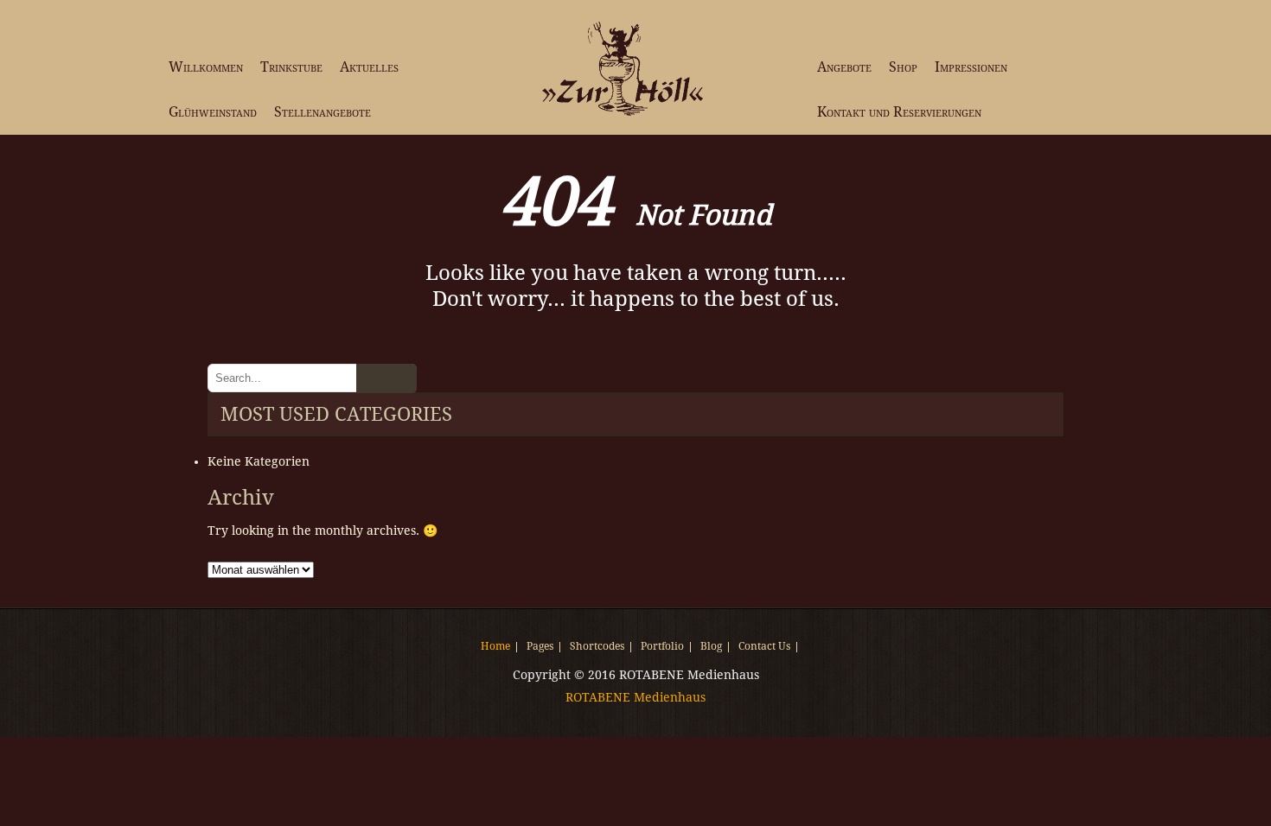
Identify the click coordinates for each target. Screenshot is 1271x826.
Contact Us (764, 647)
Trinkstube (291, 67)
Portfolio (662, 647)
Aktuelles (369, 67)
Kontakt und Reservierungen (899, 112)
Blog (711, 647)
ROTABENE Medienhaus (635, 697)
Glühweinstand (213, 112)
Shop (903, 67)
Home (495, 647)
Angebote (844, 67)
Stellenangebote (322, 112)
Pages (540, 647)
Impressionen (971, 67)
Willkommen (206, 67)
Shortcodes (597, 647)
